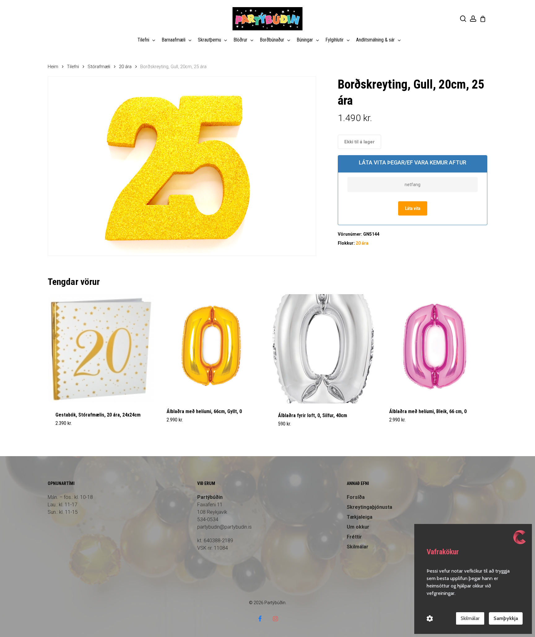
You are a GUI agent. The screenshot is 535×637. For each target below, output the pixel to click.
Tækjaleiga (359, 517)
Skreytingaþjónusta (369, 507)
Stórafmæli (99, 66)
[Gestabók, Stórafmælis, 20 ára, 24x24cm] (100, 348)
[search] (463, 18)
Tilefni (73, 66)
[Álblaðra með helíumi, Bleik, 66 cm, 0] (434, 347)
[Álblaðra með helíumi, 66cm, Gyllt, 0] (211, 347)
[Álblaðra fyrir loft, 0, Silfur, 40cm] (323, 349)
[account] (473, 18)
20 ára (125, 66)
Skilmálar (470, 618)
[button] (70, 427)
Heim (53, 66)
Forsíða (356, 497)
